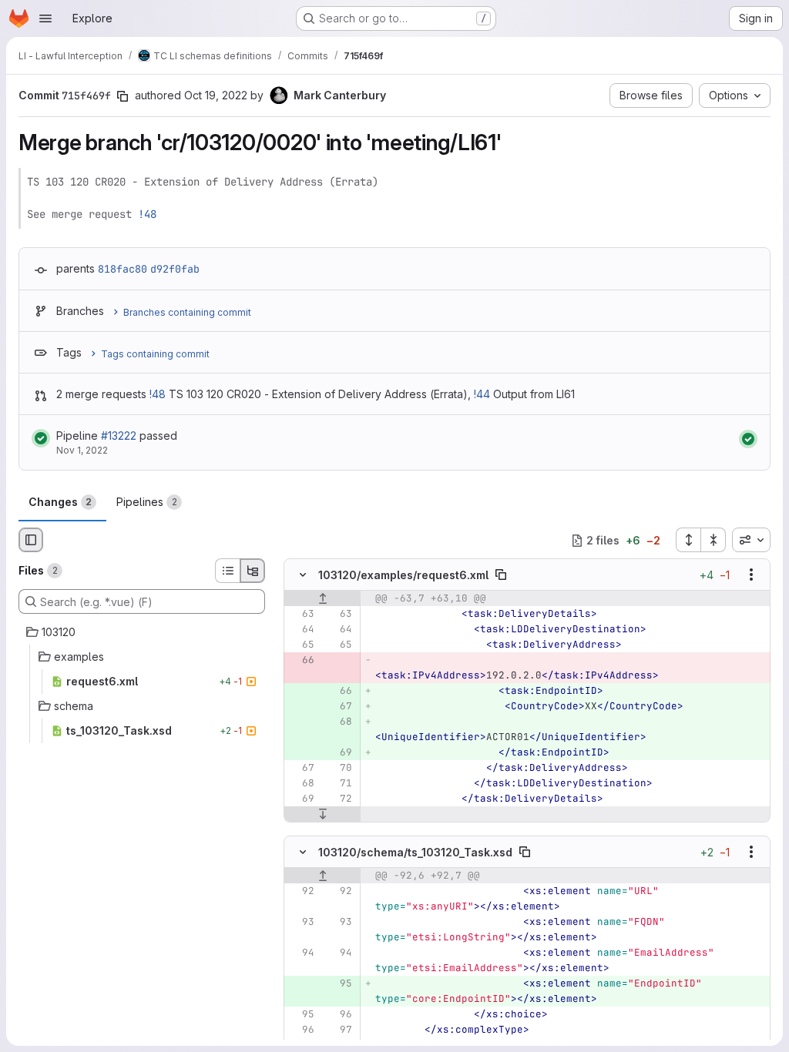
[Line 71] (339, 784)
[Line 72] (339, 799)
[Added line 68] (339, 722)
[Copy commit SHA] (122, 96)
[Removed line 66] (301, 660)
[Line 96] (339, 1014)
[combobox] (751, 540)
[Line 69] (301, 799)
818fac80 (122, 269)
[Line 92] (301, 891)
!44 (482, 393)
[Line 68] (301, 784)
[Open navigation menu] (45, 18)
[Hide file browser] (30, 540)
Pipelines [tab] (146, 501)
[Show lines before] (322, 599)
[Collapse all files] (713, 540)
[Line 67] (301, 768)
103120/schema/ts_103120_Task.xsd (415, 851)
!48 (147, 214)
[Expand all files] (688, 540)
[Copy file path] (501, 575)
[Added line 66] (339, 691)
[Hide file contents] (303, 575)
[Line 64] (301, 630)
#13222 (118, 435)
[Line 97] (339, 1029)
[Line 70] (339, 768)
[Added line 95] (339, 983)
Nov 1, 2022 (82, 450)
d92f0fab (175, 269)
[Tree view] (252, 570)
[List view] (227, 570)
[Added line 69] (339, 753)
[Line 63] (301, 614)
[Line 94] (301, 952)
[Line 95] (301, 1014)
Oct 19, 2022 (215, 95)
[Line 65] (301, 645)
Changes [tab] (60, 501)
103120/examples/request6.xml (403, 574)
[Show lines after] (322, 815)
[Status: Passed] (41, 438)
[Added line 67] (339, 707)
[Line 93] (301, 922)
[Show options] (751, 575)
